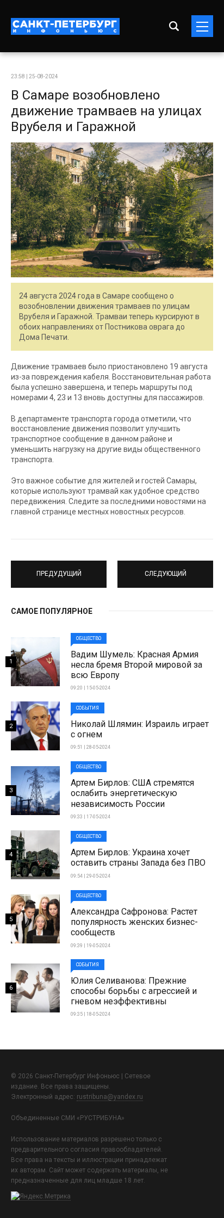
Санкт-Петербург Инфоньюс (65, 26)
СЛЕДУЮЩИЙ (165, 569)
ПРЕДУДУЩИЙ (59, 569)
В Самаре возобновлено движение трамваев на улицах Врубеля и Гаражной (106, 111)
